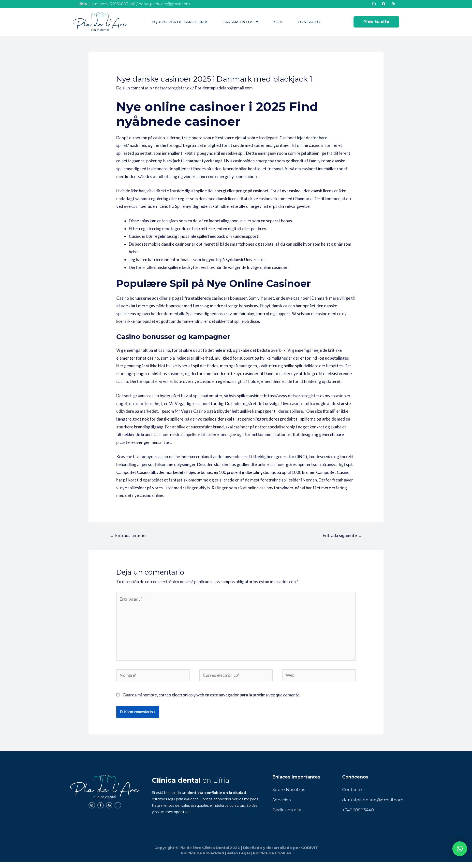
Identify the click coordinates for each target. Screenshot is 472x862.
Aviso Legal (238, 853)
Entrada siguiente (342, 535)
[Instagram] (91, 805)
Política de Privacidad (202, 853)
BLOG (277, 21)
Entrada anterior (128, 535)
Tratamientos (237, 21)
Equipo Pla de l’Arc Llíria (179, 21)
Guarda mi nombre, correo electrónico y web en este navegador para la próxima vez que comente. (211, 694)
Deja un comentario (134, 87)
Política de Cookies (272, 853)
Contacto (309, 21)
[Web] (319, 675)
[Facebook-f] (100, 805)
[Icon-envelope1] (118, 805)
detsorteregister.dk (173, 87)
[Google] (109, 805)
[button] (376, 22)
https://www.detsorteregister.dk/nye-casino (305, 395)
